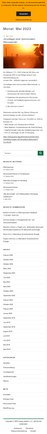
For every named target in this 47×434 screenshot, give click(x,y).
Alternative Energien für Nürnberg (15, 180)
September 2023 (9, 273)
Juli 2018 (6, 336)
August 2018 (7, 331)
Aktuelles (6, 363)
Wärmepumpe (8, 167)
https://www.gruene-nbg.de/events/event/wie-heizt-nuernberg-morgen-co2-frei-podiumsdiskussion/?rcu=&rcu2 (21, 139)
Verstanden (23, 14)
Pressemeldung (9, 367)
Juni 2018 (6, 340)
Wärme (6, 381)
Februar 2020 (8, 309)
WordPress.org (8, 408)
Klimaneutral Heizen (10, 187)
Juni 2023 (6, 277)
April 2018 (6, 349)
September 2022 (9, 295)
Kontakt (33, 431)
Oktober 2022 (8, 291)
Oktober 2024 (8, 264)
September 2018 (9, 327)
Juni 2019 (6, 322)
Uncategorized (8, 372)
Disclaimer (29, 428)
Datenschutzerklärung (19, 431)
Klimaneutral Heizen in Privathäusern (16, 174)
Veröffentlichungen (9, 376)
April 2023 (6, 286)
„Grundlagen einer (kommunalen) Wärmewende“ (19, 40)
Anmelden (6, 394)
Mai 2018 (6, 344)
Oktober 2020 (8, 304)
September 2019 (9, 318)
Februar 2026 (8, 255)
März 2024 (7, 268)
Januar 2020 (7, 313)
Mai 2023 (6, 282)
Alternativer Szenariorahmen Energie (26, 234)
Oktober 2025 (8, 259)
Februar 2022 (8, 300)
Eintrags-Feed (8, 399)
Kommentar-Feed (9, 403)
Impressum (18, 428)
